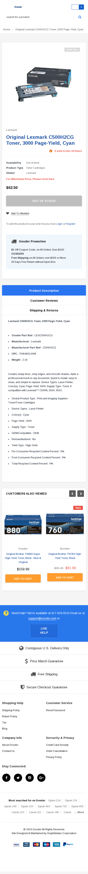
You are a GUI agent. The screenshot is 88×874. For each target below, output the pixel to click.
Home (6, 29)
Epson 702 (61, 806)
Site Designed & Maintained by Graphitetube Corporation (44, 833)
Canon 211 (35, 812)
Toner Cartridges (35, 167)
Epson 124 (54, 800)
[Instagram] (29, 777)
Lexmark (11, 130)
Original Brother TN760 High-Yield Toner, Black (65, 556)
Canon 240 (52, 812)
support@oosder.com (42, 618)
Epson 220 (27, 806)
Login (59, 223)
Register (70, 223)
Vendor (10, 173)
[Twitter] (18, 777)
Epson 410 (44, 806)
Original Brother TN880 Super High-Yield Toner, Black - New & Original (23, 558)
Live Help (44, 630)
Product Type (14, 167)
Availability (13, 162)
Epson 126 (71, 800)
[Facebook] (6, 777)
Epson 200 (10, 806)
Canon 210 (18, 812)
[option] (23, 546)
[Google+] (41, 777)
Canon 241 (70, 812)
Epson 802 (77, 806)
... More (79, 812)
